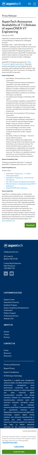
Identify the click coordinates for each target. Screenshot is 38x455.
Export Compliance (11, 372)
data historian (18, 412)
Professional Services (11, 316)
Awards (6, 332)
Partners (7, 337)
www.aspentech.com (8, 221)
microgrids (24, 402)
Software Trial (8, 318)
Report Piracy (9, 368)
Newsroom (7, 356)
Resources (7, 353)
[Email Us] (29, 3)
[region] (19, 441)
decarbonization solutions (14, 400)
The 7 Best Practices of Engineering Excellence (20, 182)
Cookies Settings (19, 446)
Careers (6, 334)
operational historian (18, 410)
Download (30, 225)
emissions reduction (11, 402)
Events (6, 350)
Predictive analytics (18, 422)
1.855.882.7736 (9, 268)
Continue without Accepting (29, 430)
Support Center (9, 299)
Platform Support (10, 313)
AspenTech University (11, 302)
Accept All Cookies (19, 452)
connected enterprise (26, 427)
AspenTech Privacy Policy (10, 442)
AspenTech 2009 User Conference (16, 188)
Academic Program (10, 305)
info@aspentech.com (11, 252)
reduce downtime (28, 390)
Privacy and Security (12, 364)
